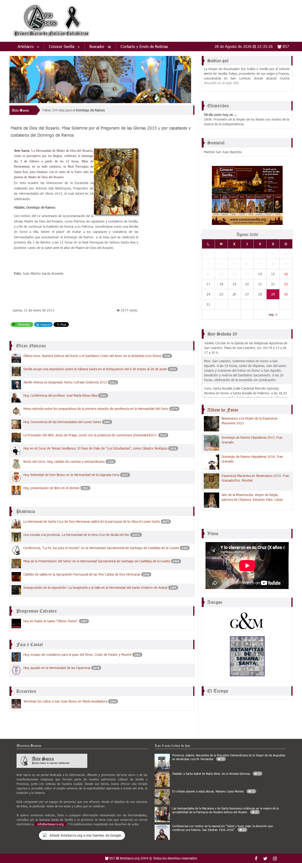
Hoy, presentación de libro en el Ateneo (51, 488)
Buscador (97, 46)
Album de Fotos (222, 410)
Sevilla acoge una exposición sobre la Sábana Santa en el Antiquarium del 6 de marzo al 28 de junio (95, 369)
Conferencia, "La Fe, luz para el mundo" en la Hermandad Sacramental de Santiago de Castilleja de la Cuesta (101, 548)
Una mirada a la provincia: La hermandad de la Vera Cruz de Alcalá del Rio (76, 534)
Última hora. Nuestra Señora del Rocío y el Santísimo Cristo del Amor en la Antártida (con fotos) (92, 356)
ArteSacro (26, 46)
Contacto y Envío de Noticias (144, 46)
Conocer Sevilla (62, 46)
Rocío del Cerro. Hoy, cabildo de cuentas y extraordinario (64, 461)
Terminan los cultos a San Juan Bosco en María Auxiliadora (65, 701)
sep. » (273, 314)
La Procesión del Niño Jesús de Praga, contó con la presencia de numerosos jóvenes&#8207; (90, 435)
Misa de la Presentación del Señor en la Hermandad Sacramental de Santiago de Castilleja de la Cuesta (96, 561)
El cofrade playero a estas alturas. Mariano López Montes (213, 791)
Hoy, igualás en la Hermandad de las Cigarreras (56, 667)
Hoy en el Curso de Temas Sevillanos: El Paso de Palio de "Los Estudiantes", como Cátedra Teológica (95, 448)
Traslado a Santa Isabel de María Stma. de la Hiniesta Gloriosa (216, 773)
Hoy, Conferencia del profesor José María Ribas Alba (60, 395)
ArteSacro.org (130, 858)
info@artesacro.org (50, 824)
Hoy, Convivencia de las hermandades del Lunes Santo (62, 422)
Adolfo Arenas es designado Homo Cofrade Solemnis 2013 (65, 382)
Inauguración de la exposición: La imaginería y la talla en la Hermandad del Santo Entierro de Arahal (95, 587)
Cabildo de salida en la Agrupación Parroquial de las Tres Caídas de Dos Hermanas (81, 574)
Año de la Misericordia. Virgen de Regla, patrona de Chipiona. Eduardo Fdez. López (252, 497)
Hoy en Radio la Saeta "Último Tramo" (50, 621)
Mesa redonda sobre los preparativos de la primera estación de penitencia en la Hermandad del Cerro (95, 408)
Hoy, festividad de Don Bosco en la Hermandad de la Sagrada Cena (71, 474)
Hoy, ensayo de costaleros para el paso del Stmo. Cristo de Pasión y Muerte (77, 654)
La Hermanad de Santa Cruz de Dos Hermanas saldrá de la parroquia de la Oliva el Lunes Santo (91, 521)
